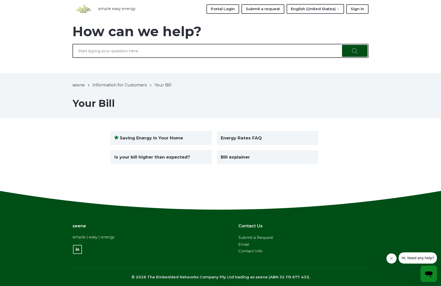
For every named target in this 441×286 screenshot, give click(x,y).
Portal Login (223, 8)
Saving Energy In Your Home (151, 137)
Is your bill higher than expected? (152, 157)
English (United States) (314, 8)
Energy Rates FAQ (241, 137)
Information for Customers (119, 85)
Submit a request (263, 8)
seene (78, 85)
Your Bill (163, 85)
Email (243, 244)
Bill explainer (235, 157)
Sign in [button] (357, 8)
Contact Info (250, 251)
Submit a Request (255, 237)
